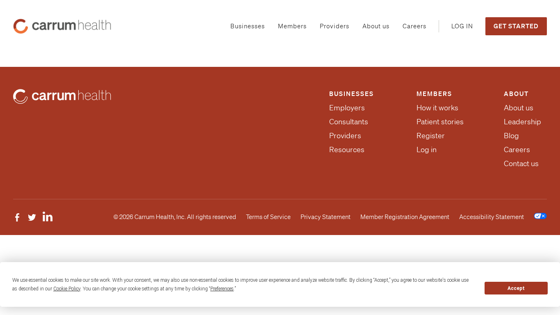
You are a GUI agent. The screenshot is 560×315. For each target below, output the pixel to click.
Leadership (522, 121)
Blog (511, 135)
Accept (516, 288)
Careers (517, 149)
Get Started (516, 26)
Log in (427, 149)
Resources (346, 149)
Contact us (521, 163)
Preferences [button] (222, 289)
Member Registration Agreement (404, 217)
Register (431, 135)
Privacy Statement (325, 217)
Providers (345, 135)
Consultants (348, 121)
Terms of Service (268, 217)
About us (518, 107)
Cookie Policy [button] (66, 289)
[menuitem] (247, 26)
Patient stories (440, 121)
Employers (347, 107)
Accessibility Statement (491, 217)
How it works (437, 107)
